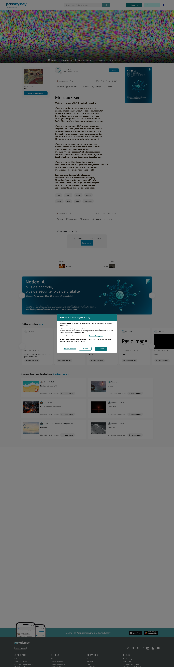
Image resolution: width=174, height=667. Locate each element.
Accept (101, 349)
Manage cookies (70, 349)
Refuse (85, 349)
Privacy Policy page (96, 336)
